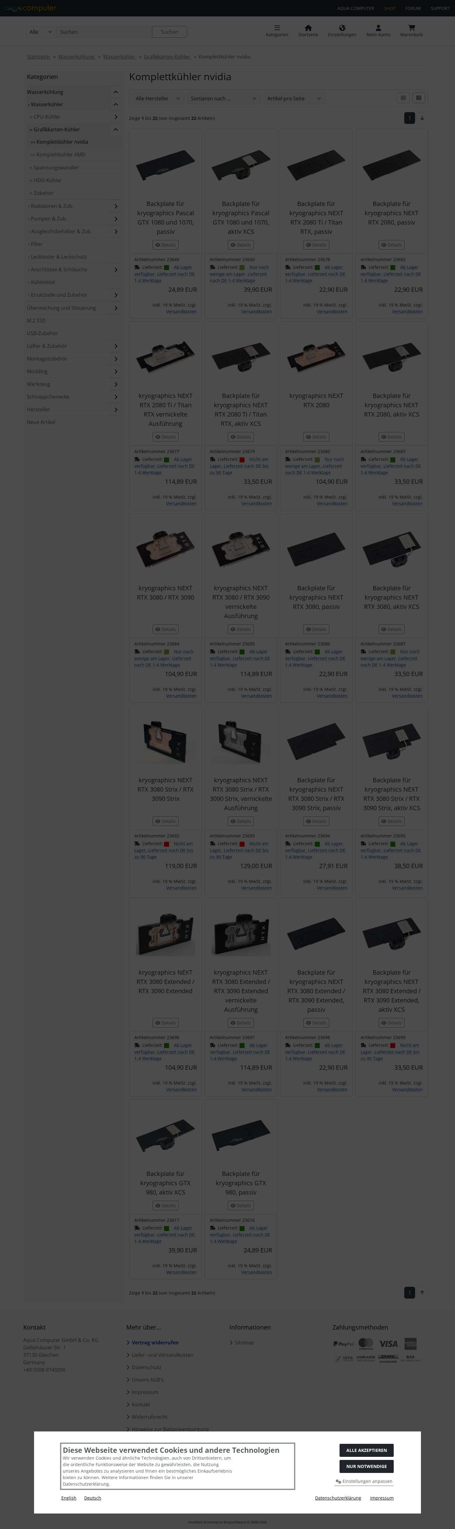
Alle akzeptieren (366, 1450)
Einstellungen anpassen (366, 1481)
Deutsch (92, 1498)
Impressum (382, 1498)
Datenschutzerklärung (338, 1498)
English (68, 1498)
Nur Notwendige (366, 1466)
